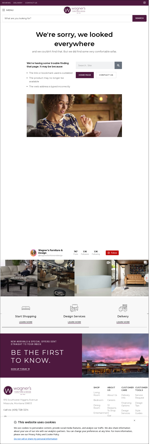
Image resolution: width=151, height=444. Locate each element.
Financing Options (126, 404)
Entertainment (98, 413)
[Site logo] (74, 9)
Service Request (139, 396)
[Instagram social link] (145, 2)
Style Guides (138, 412)
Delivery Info (125, 396)
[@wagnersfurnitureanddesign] (33, 253)
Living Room (96, 393)
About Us (111, 388)
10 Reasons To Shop (111, 408)
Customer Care (126, 388)
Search (139, 18)
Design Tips (139, 404)
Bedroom (98, 400)
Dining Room (96, 406)
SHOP (96, 387)
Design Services (125, 412)
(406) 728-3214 (19, 409)
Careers (111, 400)
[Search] (118, 65)
